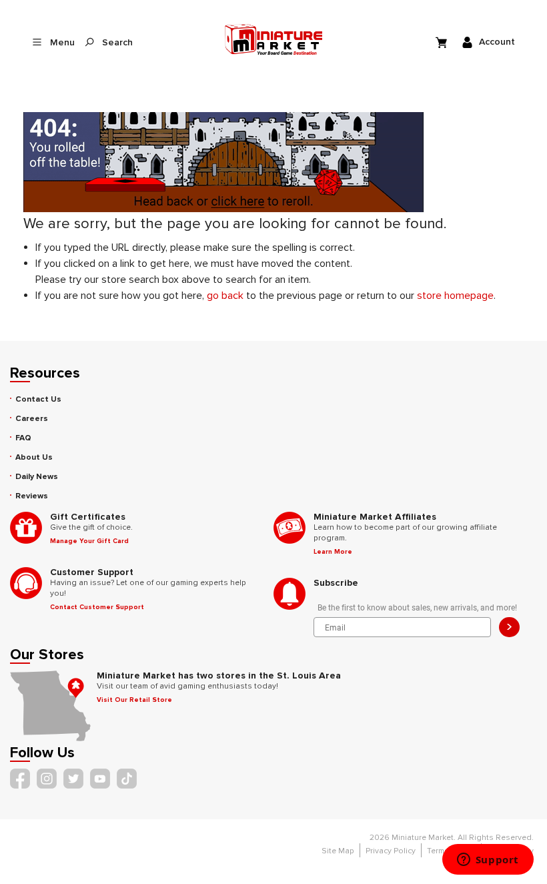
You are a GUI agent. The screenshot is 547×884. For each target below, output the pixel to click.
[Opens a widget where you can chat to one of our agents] (488, 860)
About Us (34, 457)
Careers (31, 419)
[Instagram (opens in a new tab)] (47, 779)
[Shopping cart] (443, 42)
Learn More (333, 552)
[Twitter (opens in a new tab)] (73, 779)
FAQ (23, 438)
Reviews (31, 496)
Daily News (36, 477)
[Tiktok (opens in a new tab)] (127, 779)
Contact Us (38, 399)
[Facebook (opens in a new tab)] (20, 779)
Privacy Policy (391, 851)
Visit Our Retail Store (134, 700)
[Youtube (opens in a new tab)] (100, 779)
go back (225, 295)
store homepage (455, 295)
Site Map (338, 851)
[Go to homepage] (273, 39)
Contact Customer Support (97, 607)
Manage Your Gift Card (89, 541)
